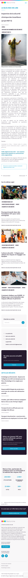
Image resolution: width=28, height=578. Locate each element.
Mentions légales (4, 565)
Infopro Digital (16, 573)
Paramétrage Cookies (5, 567)
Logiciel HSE (8, 341)
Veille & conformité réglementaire (14, 344)
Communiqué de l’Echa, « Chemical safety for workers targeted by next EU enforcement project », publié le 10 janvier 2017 (14, 146)
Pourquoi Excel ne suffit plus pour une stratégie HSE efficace (12, 409)
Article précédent (6, 175)
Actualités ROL (9, 333)
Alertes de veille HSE (10, 339)
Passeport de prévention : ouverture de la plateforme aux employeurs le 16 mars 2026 (14, 417)
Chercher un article (9, 319)
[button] (24, 574)
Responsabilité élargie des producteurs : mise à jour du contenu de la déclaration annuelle (13, 391)
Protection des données (6, 563)
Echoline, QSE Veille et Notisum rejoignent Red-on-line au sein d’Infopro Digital (13, 400)
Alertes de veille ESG (10, 336)
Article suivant (22, 175)
